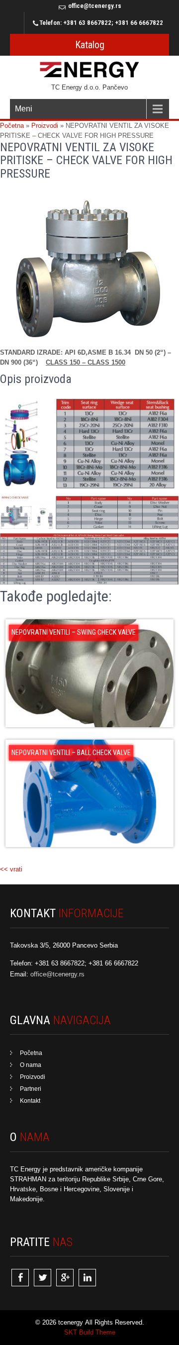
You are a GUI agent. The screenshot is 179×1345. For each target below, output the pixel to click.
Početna (31, 1053)
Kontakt (30, 1100)
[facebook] (20, 1277)
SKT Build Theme (89, 1332)
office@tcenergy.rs (94, 5)
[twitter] (42, 1277)
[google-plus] (65, 1277)
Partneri (30, 1088)
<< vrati (11, 869)
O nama (30, 1064)
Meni (23, 108)
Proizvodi (32, 1076)
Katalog (89, 45)
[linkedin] (87, 1277)
